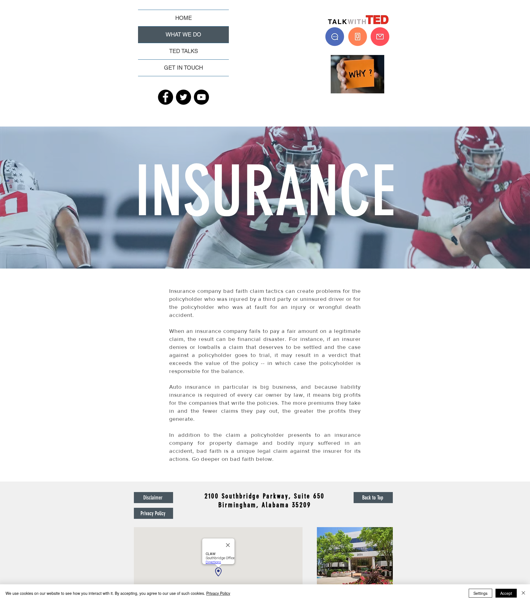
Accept (506, 593)
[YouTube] (201, 97)
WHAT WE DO (183, 34)
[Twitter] (183, 97)
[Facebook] (165, 97)
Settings (480, 593)
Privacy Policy (218, 593)
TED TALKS (183, 51)
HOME (183, 18)
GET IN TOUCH (183, 67)
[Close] (523, 593)
